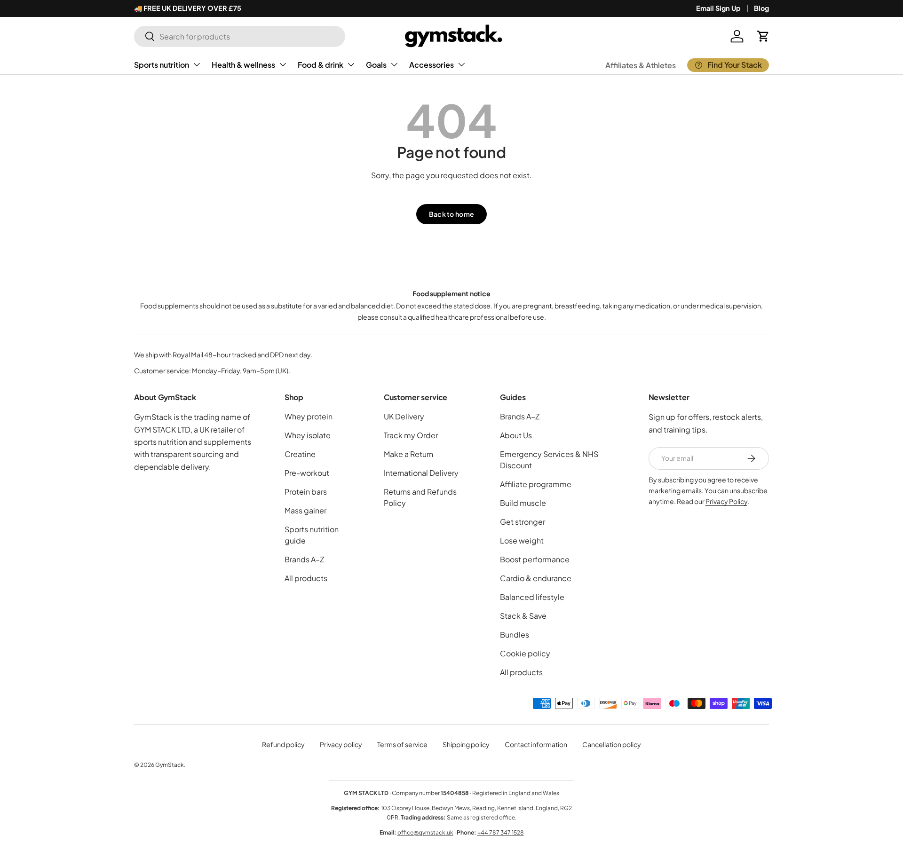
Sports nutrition (161, 65)
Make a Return (408, 454)
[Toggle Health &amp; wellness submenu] (282, 64)
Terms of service (402, 744)
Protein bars (306, 492)
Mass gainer (305, 510)
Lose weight (522, 540)
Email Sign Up (718, 8)
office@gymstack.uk (425, 832)
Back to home (451, 214)
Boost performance (535, 559)
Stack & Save (523, 616)
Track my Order (411, 435)
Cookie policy (525, 653)
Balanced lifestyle (532, 597)
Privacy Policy (726, 501)
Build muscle (523, 503)
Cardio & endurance (535, 578)
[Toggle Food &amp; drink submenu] (350, 64)
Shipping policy (466, 744)
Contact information (536, 744)
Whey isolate (308, 435)
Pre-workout (307, 473)
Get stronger (522, 522)
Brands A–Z (304, 559)
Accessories (431, 65)
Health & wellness (243, 65)
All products (306, 578)
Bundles (514, 634)
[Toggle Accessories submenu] (461, 64)
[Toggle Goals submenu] (394, 64)
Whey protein (309, 416)
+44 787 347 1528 (500, 832)
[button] (763, 36)
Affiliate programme (535, 484)
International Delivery (421, 473)
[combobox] (239, 36)
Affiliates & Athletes (640, 65)
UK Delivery (404, 416)
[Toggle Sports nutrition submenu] (196, 64)
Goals (376, 65)
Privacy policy (341, 744)
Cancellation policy (611, 744)
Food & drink (320, 65)
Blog (761, 8)
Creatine (300, 454)
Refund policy (283, 744)
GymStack (169, 764)
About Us (516, 435)
